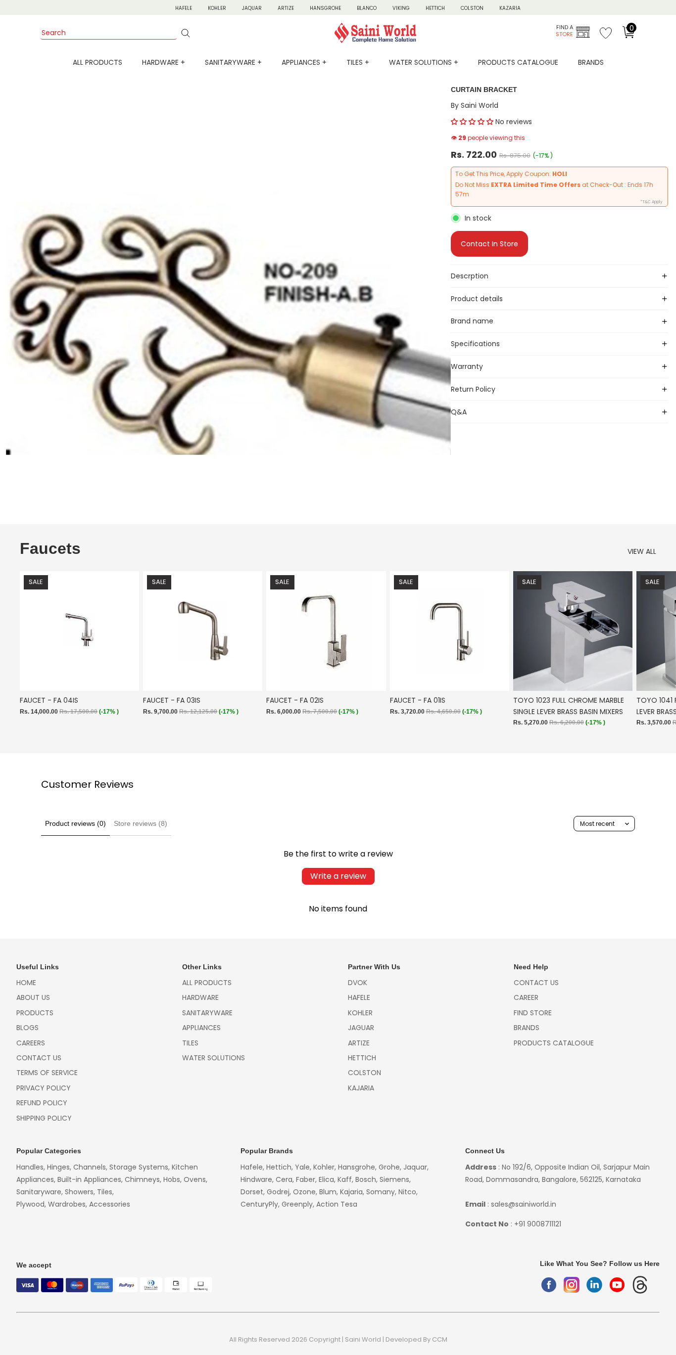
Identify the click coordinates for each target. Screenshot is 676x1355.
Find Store (533, 1013)
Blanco (367, 8)
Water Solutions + (423, 62)
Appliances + (304, 62)
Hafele (359, 997)
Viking (401, 8)
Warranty (467, 366)
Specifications (475, 344)
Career (526, 997)
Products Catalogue (518, 62)
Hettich (435, 8)
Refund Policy (41, 1103)
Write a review (338, 876)
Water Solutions (213, 1058)
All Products (97, 62)
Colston (472, 8)
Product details (477, 299)
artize (359, 1043)
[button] (472, 122)
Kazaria (510, 8)
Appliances (201, 1028)
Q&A (459, 412)
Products (34, 1013)
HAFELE (183, 8)
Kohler (217, 8)
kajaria (361, 1088)
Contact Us (38, 1058)
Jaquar (252, 8)
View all (642, 551)
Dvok (357, 983)
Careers (30, 1043)
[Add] (124, 676)
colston (364, 1073)
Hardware (200, 997)
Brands (591, 62)
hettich (362, 1058)
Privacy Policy (43, 1088)
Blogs (27, 1028)
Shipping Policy (44, 1118)
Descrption (469, 276)
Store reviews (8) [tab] (140, 823)
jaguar (361, 1028)
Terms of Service (47, 1073)
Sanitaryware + (233, 62)
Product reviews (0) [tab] (75, 823)
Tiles (190, 1043)
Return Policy (473, 389)
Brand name (472, 321)
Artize (286, 8)
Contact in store (489, 244)
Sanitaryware (207, 1013)
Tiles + (357, 62)
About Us (33, 997)
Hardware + (163, 62)
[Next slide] (645, 654)
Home (26, 983)
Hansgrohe (325, 8)
